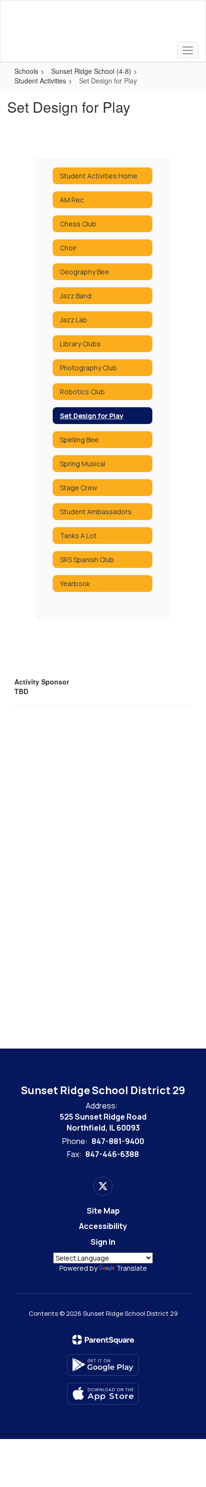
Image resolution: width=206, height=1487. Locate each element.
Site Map (103, 1210)
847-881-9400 (118, 1141)
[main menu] (187, 50)
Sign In (103, 1242)
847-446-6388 (112, 1154)
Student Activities (40, 80)
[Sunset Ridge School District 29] (103, 24)
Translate (131, 1268)
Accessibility (103, 1226)
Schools (26, 71)
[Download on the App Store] (103, 1393)
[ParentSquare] (103, 1340)
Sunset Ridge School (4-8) (91, 71)
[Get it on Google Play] (103, 1365)
